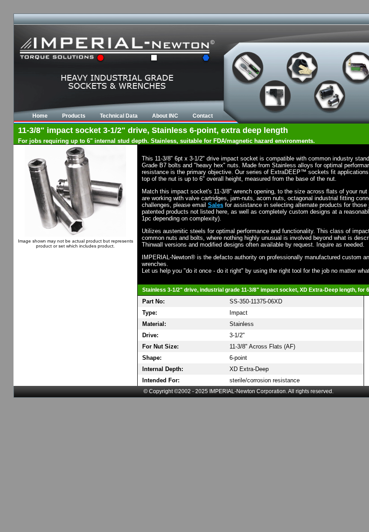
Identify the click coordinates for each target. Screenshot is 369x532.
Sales (215, 205)
